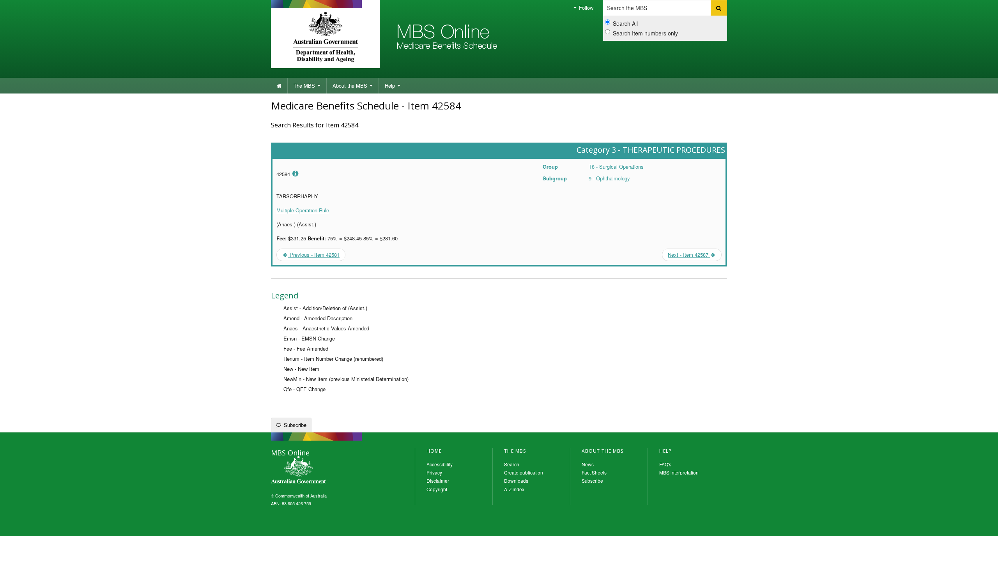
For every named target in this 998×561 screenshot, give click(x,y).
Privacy (434, 472)
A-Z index (514, 489)
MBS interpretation (679, 472)
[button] (982, 549)
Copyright (436, 489)
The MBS (305, 85)
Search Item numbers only (645, 33)
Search (511, 464)
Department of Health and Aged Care (325, 37)
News (588, 464)
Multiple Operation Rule (302, 210)
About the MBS (351, 85)
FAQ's (665, 464)
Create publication (523, 472)
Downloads (516, 480)
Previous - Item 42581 (314, 254)
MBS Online (319, 470)
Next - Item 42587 (689, 254)
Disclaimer (437, 480)
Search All (625, 23)
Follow (585, 7)
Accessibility (439, 464)
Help (390, 85)
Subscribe (295, 425)
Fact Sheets (594, 472)
